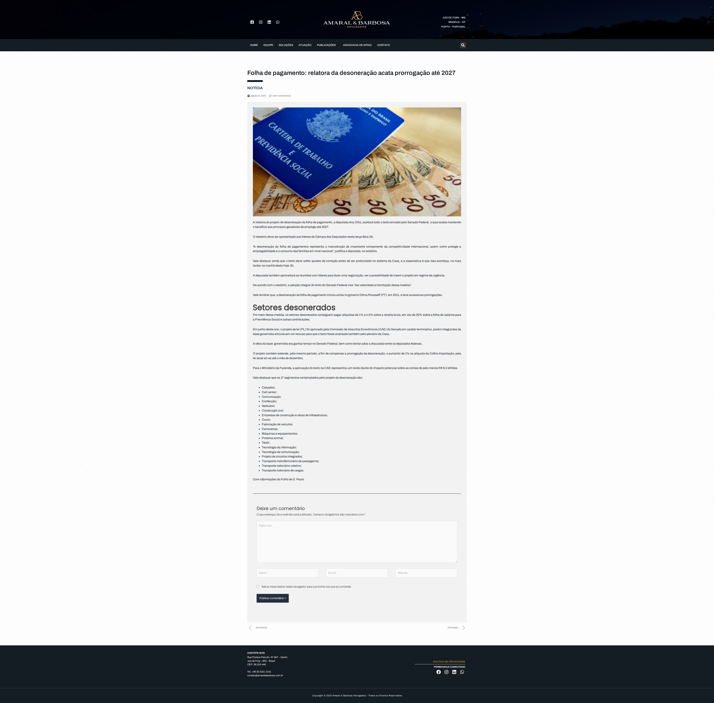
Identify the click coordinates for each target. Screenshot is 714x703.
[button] (327, 45)
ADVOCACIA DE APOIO (357, 45)
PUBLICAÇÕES (326, 45)
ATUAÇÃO (305, 45)
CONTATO (383, 45)
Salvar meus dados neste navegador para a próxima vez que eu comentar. (306, 586)
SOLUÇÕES (286, 45)
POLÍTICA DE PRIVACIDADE (449, 661)
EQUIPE (268, 45)
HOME (254, 45)
